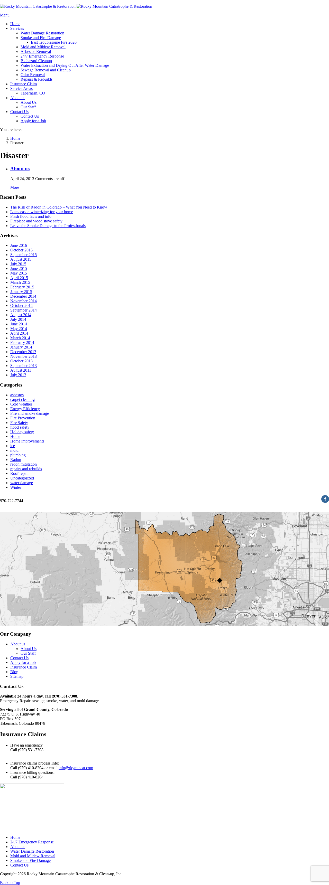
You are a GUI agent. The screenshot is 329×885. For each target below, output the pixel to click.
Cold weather (21, 404)
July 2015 (18, 264)
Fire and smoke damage (29, 413)
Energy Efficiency (25, 409)
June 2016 (18, 245)
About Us (28, 648)
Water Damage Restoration (32, 851)
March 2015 (20, 282)
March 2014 (20, 338)
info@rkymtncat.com (76, 768)
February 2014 (22, 342)
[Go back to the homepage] (76, 6)
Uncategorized (22, 478)
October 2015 (21, 250)
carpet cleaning (22, 399)
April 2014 (19, 333)
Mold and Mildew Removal (32, 856)
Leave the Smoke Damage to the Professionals (48, 225)
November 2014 (23, 301)
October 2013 (21, 361)
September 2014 (23, 310)
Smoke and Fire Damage (30, 860)
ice (12, 446)
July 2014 (18, 319)
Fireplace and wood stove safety (36, 221)
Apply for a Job (23, 662)
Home (15, 436)
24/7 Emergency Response (32, 842)
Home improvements (27, 441)
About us (20, 168)
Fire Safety (19, 422)
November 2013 (23, 356)
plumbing (18, 455)
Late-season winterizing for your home (41, 212)
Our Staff (28, 653)
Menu (5, 15)
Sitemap (16, 676)
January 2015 (21, 291)
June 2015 (18, 268)
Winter (15, 487)
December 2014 (23, 296)
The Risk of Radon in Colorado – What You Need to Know (58, 207)
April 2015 (19, 278)
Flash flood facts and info (30, 216)
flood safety (19, 427)
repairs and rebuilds (26, 469)
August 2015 (20, 259)
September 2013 (23, 365)
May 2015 (18, 273)
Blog (14, 672)
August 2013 (20, 370)
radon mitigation (23, 464)
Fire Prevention (22, 418)
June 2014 (18, 324)
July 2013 (18, 375)
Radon (15, 459)
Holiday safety (22, 432)
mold (14, 450)
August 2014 (20, 315)
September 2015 (23, 254)
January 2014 (21, 347)
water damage (21, 483)
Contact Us (19, 658)
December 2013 (23, 352)
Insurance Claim (23, 667)
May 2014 (18, 328)
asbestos (17, 395)
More (14, 187)
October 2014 (21, 305)
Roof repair (19, 473)
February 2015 (22, 287)
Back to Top (10, 882)
